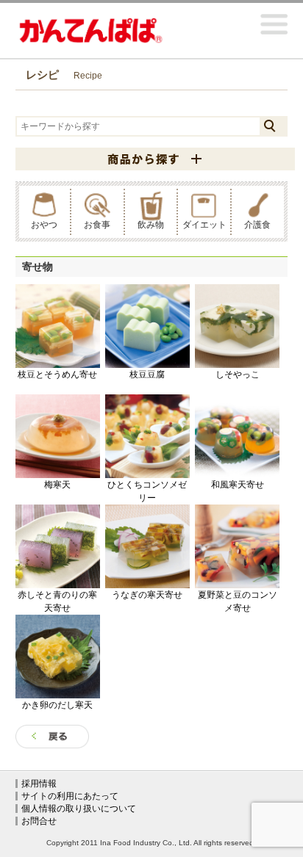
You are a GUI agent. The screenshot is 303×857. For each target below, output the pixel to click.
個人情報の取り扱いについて (78, 808)
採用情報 (39, 783)
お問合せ (39, 821)
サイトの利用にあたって (69, 796)
